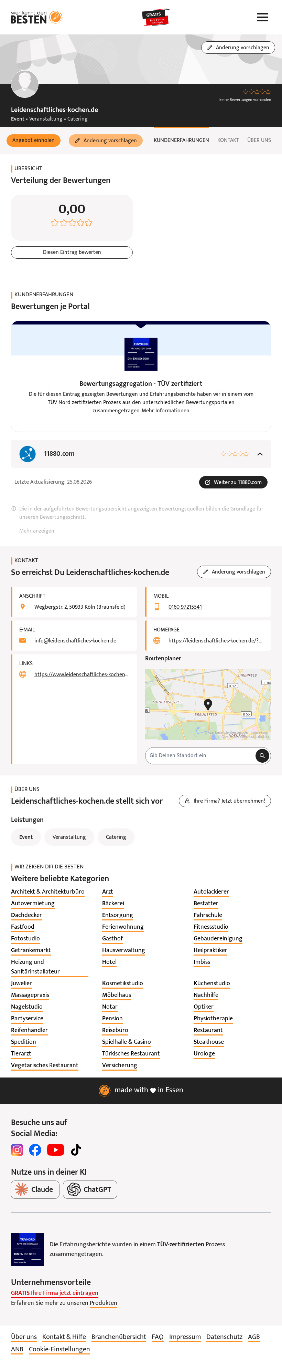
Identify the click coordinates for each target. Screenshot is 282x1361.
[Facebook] (35, 1150)
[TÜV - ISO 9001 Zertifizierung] (27, 1249)
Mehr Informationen (165, 411)
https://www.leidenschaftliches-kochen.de (81, 675)
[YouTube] (55, 1150)
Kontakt (228, 140)
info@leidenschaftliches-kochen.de (75, 641)
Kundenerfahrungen (181, 140)
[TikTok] (76, 1150)
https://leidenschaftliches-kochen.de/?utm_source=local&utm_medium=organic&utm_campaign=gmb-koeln (216, 641)
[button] (34, 140)
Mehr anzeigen (36, 531)
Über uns (259, 140)
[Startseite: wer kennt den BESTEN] (37, 17)
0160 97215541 (185, 607)
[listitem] (48, 892)
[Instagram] (17, 1150)
